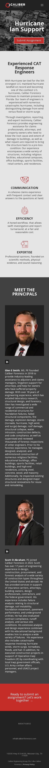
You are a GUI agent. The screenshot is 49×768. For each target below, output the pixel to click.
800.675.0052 (24, 723)
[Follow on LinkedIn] (7, 362)
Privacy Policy (29, 764)
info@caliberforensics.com (24, 738)
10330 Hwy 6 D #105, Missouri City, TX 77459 (24, 754)
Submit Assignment (29, 40)
